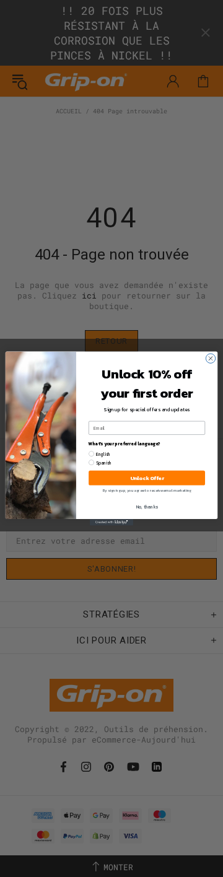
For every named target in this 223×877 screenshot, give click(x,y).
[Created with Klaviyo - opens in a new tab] (111, 522)
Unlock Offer (147, 478)
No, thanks (147, 507)
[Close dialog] (210, 358)
